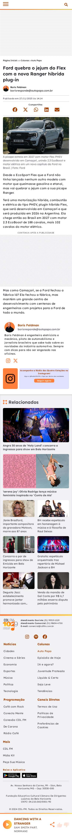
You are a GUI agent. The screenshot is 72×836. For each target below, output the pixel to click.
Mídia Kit (8, 755)
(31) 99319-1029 (52, 620)
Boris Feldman (18, 87)
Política (8, 684)
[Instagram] (27, 636)
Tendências (44, 691)
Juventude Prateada (51, 671)
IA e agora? (45, 664)
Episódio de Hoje (49, 657)
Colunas (25, 60)
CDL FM (8, 748)
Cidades (9, 651)
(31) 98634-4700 (55, 623)
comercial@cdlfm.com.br (41, 626)
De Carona (11, 726)
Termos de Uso (47, 706)
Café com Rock (14, 706)
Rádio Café (11, 733)
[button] (66, 4)
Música (8, 677)
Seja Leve (44, 684)
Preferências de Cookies (48, 725)
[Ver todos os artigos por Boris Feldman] (6, 89)
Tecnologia (11, 691)
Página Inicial (10, 60)
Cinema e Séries (14, 657)
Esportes (9, 671)
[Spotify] (36, 636)
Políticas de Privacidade (45, 715)
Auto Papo (36, 60)
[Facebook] (45, 636)
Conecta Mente (13, 713)
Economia (10, 664)
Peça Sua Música (14, 762)
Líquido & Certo (48, 677)
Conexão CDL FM (15, 720)
